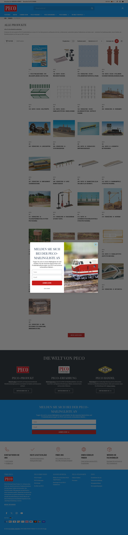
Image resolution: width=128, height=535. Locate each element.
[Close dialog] (95, 244)
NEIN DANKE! (47, 288)
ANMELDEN (47, 283)
